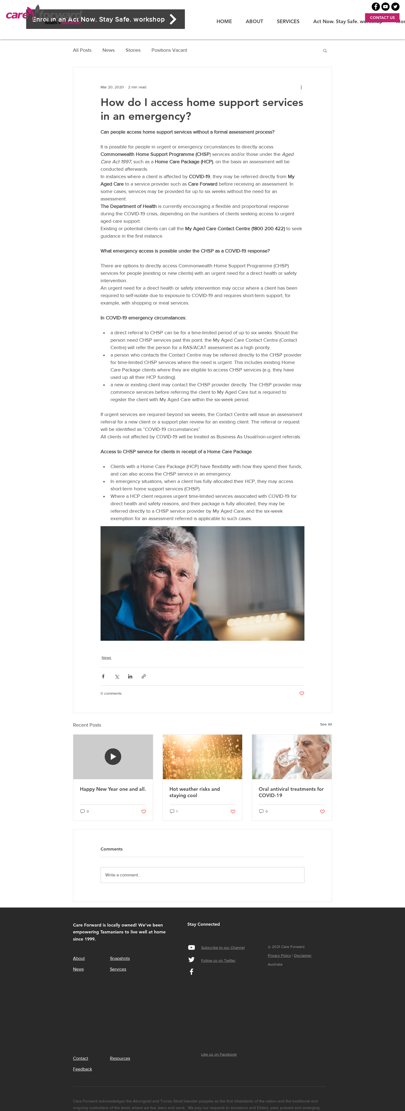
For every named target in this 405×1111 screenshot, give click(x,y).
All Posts (82, 50)
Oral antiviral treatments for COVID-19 (291, 792)
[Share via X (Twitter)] (116, 676)
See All (326, 724)
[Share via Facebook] (103, 676)
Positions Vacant (169, 50)
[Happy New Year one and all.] (113, 757)
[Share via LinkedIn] (130, 676)
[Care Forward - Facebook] (376, 6)
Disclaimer (303, 955)
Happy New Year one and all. (113, 789)
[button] (325, 50)
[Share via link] (143, 676)
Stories (133, 50)
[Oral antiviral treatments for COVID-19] (292, 757)
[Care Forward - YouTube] (385, 6)
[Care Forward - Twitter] (395, 6)
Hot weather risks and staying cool (194, 792)
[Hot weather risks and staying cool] (202, 757)
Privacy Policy (279, 955)
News (108, 50)
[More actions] (301, 87)
